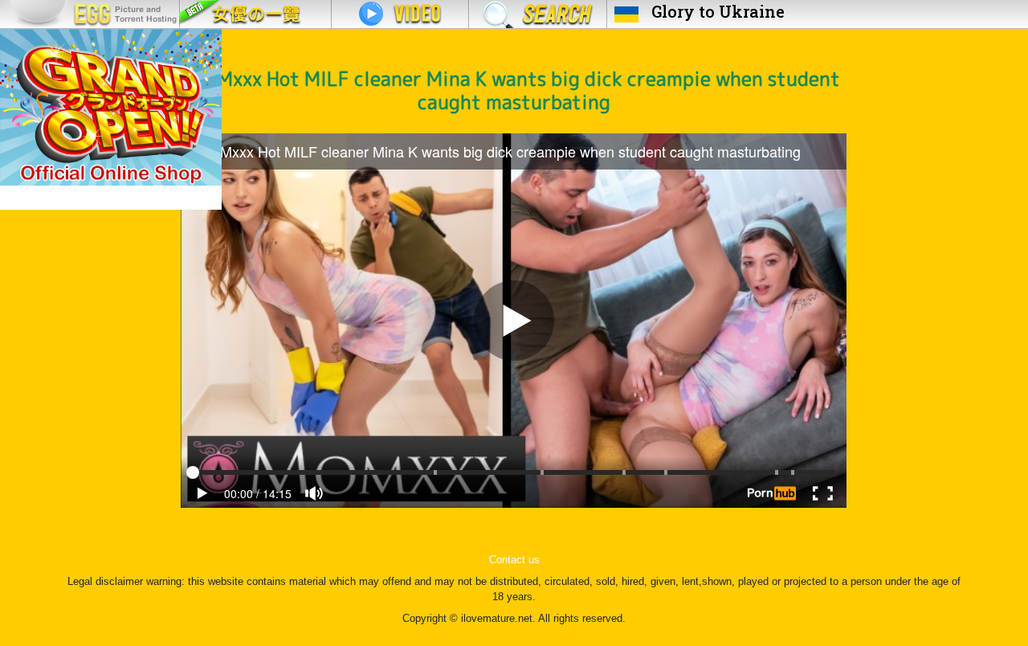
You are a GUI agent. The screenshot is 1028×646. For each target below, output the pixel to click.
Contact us (514, 560)
